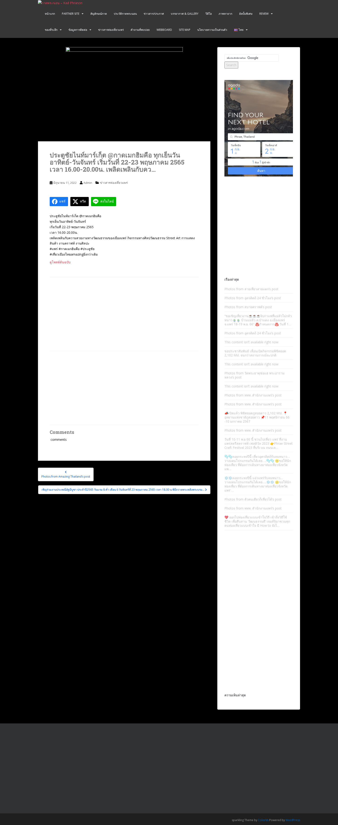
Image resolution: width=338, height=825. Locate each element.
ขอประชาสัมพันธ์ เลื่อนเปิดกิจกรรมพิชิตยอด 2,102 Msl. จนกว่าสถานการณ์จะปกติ (255, 353)
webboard (164, 30)
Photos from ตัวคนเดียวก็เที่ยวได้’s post (253, 499)
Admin (87, 183)
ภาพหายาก (225, 14)
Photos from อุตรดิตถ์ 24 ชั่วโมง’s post (252, 298)
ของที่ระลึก (51, 30)
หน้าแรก (50, 14)
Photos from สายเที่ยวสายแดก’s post (251, 289)
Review (264, 14)
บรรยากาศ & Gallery (184, 14)
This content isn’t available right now (251, 342)
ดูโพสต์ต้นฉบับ (60, 262)
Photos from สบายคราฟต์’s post (248, 307)
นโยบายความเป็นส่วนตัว (212, 30)
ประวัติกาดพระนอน (125, 14)
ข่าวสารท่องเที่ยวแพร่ (111, 30)
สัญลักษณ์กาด (98, 14)
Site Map (184, 30)
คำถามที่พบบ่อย (140, 30)
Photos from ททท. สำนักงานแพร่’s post (253, 395)
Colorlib (263, 820)
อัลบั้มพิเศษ (245, 14)
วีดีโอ (208, 14)
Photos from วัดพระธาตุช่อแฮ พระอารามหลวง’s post (254, 375)
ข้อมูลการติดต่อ (78, 30)
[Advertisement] (124, 314)
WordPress (293, 820)
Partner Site (70, 14)
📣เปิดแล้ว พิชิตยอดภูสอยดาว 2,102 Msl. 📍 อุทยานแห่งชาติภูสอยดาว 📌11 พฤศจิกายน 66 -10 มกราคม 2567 (256, 417)
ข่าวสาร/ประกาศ (154, 14)
